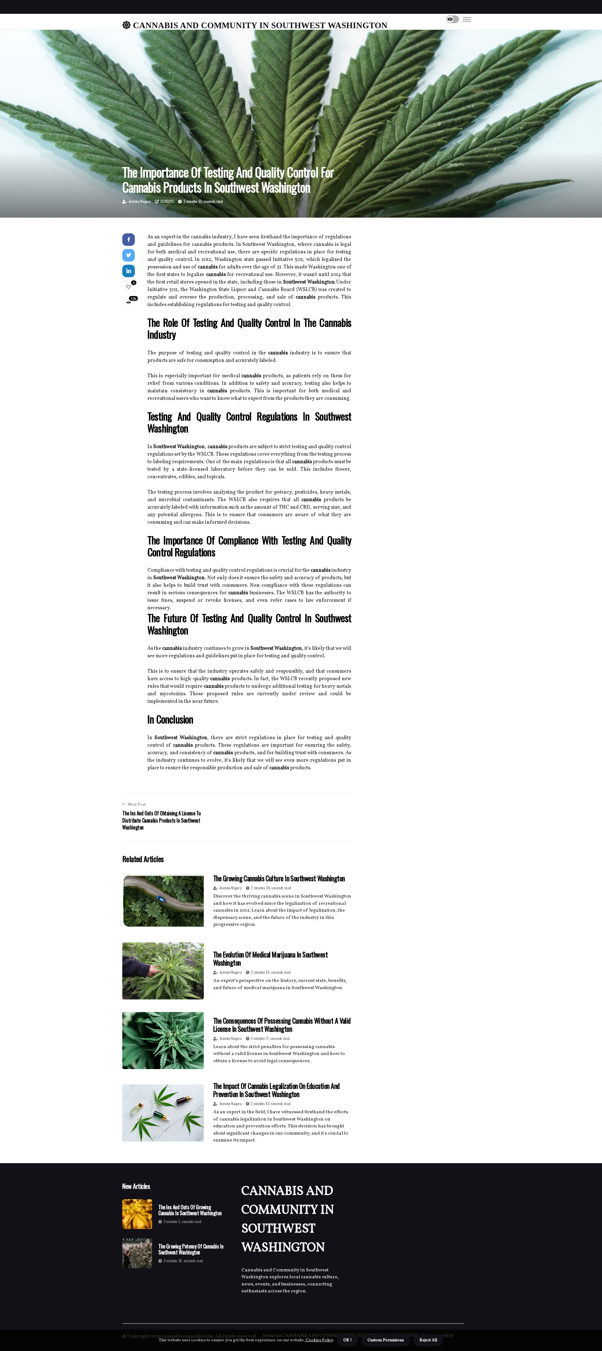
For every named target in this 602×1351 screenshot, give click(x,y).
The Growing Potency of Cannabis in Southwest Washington (190, 1249)
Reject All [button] (428, 1340)
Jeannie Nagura (140, 201)
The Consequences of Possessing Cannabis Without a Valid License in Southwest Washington (282, 1024)
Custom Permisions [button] (385, 1340)
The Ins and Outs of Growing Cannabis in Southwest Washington (189, 1210)
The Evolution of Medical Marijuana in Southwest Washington (270, 958)
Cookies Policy (319, 1340)
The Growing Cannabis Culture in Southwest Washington (279, 878)
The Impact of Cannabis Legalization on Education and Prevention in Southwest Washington (276, 1090)
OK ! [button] (347, 1340)
